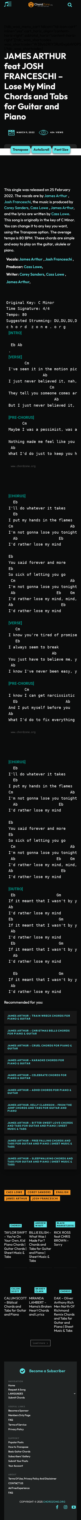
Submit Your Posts (18, 1460)
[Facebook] (57, 1507)
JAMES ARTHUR (16, 1198)
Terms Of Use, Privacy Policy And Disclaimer (32, 1478)
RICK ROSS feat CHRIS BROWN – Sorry (62, 1238)
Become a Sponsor (18, 1410)
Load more (39, 1343)
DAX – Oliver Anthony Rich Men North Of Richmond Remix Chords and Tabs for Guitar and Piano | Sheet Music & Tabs (64, 1314)
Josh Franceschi (17, 201)
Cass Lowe (39, 207)
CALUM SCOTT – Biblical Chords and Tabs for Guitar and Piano (15, 1306)
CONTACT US (15, 1483)
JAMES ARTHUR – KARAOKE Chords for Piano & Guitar (35, 1062)
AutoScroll (41, 149)
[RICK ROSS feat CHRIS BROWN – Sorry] (65, 1215)
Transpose (20, 149)
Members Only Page (19, 1415)
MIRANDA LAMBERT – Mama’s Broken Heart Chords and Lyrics (40, 1306)
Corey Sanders (16, 207)
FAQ (10, 1419)
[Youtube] (74, 1507)
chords (16, 1225)
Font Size (61, 149)
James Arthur (56, 195)
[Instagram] (65, 1507)
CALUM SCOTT (15, 1290)
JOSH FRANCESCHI (45, 1198)
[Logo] (40, 5)
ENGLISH (62, 1192)
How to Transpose (18, 1446)
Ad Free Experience (18, 1488)
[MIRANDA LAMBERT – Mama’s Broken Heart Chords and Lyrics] (40, 1281)
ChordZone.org (54, 1501)
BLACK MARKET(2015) (65, 1224)
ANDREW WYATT (40, 1224)
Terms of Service (17, 1424)
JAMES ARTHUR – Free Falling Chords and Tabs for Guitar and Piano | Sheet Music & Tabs (39, 1143)
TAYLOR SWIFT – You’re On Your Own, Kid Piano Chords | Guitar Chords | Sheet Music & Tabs (15, 1244)
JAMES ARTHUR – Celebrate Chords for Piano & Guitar (37, 1077)
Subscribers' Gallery (19, 1456)
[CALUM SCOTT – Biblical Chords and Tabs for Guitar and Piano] (15, 1281)
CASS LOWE (14, 1192)
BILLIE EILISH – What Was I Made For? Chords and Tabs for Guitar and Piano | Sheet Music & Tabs (40, 1246)
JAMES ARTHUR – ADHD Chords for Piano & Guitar (39, 1091)
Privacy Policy (16, 1429)
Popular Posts (15, 1442)
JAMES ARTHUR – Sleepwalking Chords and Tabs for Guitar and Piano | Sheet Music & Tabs (40, 1161)
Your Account (15, 1465)
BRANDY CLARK (40, 1290)
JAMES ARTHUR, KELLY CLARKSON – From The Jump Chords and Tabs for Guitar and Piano (39, 1108)
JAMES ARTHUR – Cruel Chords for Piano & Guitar (39, 1047)
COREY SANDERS (39, 1192)
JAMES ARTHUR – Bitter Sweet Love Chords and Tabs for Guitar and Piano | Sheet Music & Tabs (40, 1125)
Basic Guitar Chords (19, 1451)
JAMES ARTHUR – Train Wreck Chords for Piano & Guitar (38, 1017)
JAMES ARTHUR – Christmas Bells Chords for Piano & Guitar (38, 1032)
